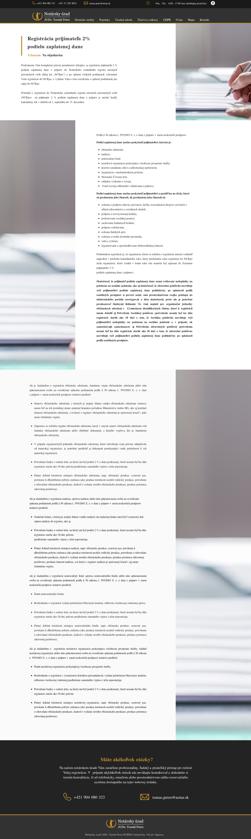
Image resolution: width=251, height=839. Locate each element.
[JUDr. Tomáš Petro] (213, 3)
